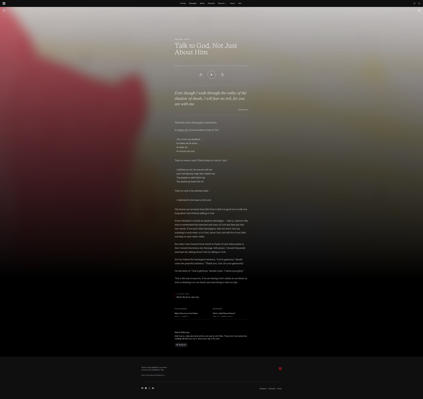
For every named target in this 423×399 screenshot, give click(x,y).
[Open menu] (419, 3)
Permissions (272, 388)
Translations (263, 388)
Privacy (279, 388)
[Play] (211, 75)
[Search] (415, 3)
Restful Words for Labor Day (188, 297)
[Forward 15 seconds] (222, 74)
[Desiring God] (4, 3)
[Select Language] (419, 10)
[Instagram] (146, 388)
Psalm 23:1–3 (183, 130)
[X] (149, 388)
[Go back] (4, 10)
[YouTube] (153, 388)
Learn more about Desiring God (152, 375)
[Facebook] (142, 388)
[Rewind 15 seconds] (200, 74)
